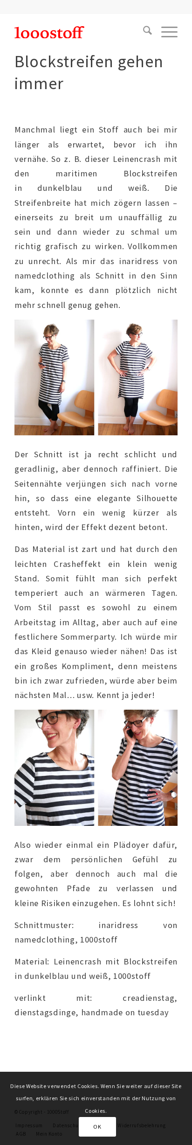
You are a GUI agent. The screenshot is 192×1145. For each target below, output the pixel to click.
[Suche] (143, 32)
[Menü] (165, 32)
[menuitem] (143, 32)
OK (97, 1126)
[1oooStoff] (79, 32)
